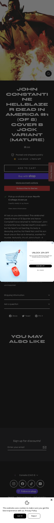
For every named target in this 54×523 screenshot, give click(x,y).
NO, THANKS (40, 270)
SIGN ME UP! (40, 266)
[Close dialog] (52, 243)
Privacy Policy (31, 510)
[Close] (51, 499)
